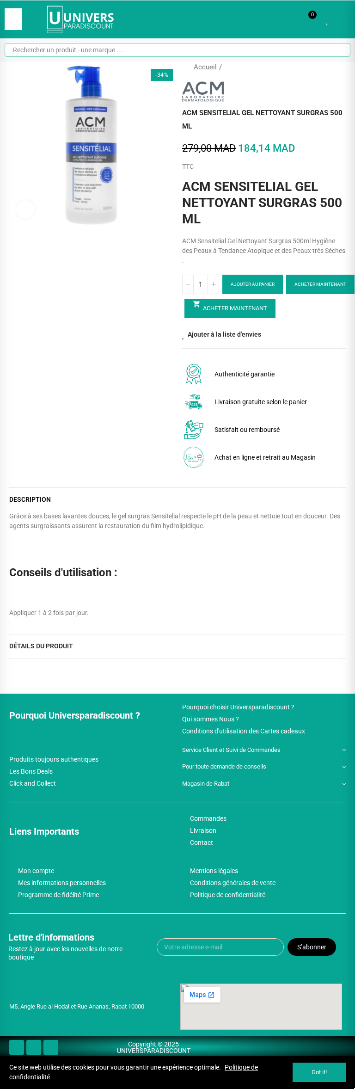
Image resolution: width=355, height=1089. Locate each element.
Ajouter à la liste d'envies (224, 334)
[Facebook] (16, 1047)
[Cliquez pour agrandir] (25, 209)
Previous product (316, 67)
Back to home (327, 67)
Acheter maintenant (320, 284)
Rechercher (335, 50)
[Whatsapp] (50, 1047)
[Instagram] (33, 1047)
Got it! (319, 1072)
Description (30, 499)
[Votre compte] (341, 19)
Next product (339, 67)
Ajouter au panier (253, 284)
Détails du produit (41, 646)
